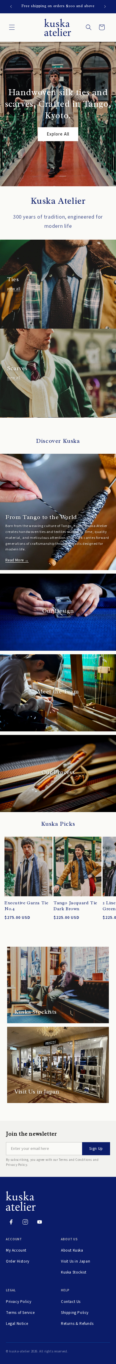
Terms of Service (20, 1312)
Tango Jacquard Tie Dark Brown (75, 906)
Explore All (58, 134)
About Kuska (72, 1250)
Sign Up (96, 1148)
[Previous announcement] (11, 6)
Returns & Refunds (77, 1323)
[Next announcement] (105, 6)
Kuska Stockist (73, 1272)
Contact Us (71, 1301)
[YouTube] (40, 1222)
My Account (16, 1250)
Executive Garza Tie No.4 (26, 906)
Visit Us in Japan (75, 1261)
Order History (17, 1261)
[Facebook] (11, 1222)
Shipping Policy (75, 1312)
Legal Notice (17, 1323)
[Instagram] (25, 1222)
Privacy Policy (18, 1301)
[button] (11, 27)
